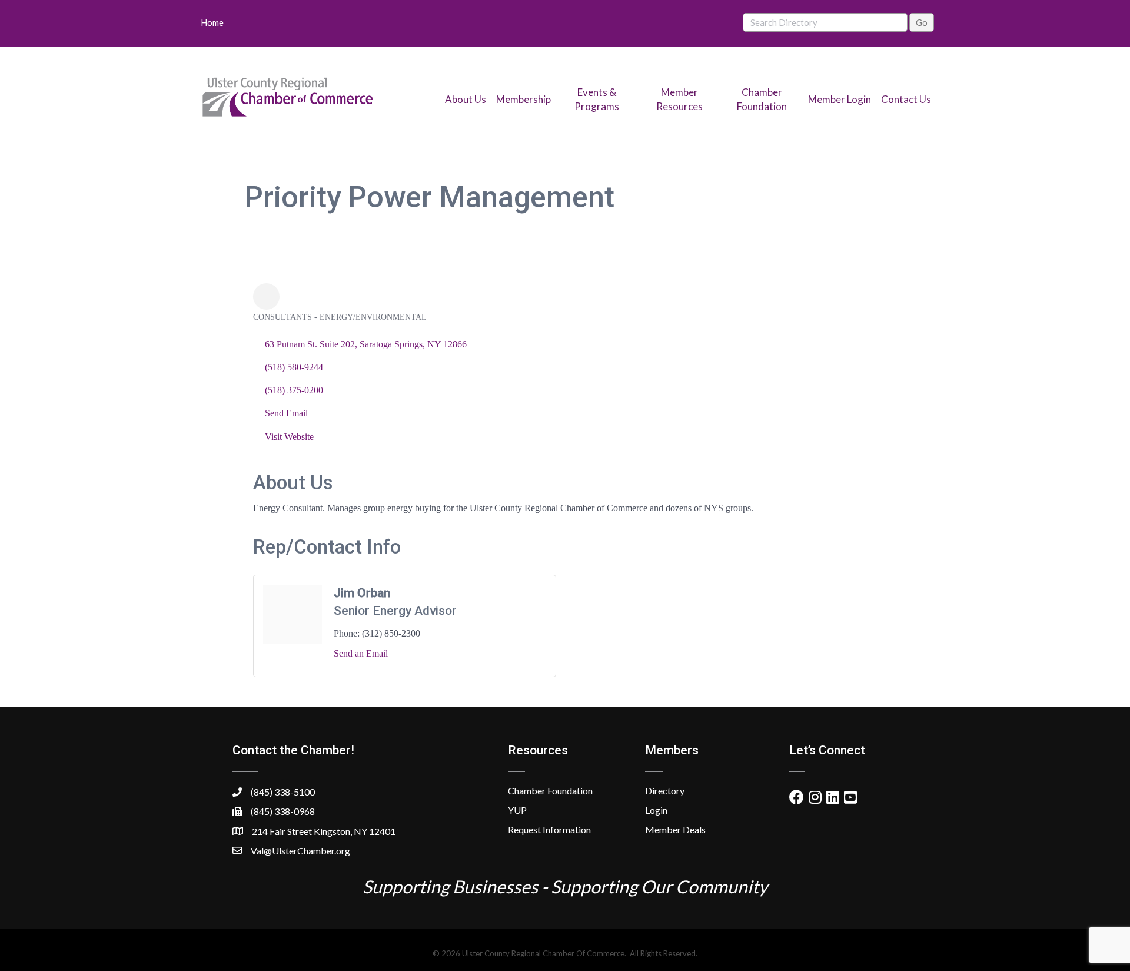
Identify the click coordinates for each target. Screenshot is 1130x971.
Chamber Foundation (550, 790)
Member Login (839, 99)
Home (212, 22)
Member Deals (675, 829)
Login (656, 810)
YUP (517, 810)
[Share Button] (266, 296)
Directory (664, 790)
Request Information (549, 829)
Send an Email (361, 653)
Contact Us (906, 99)
